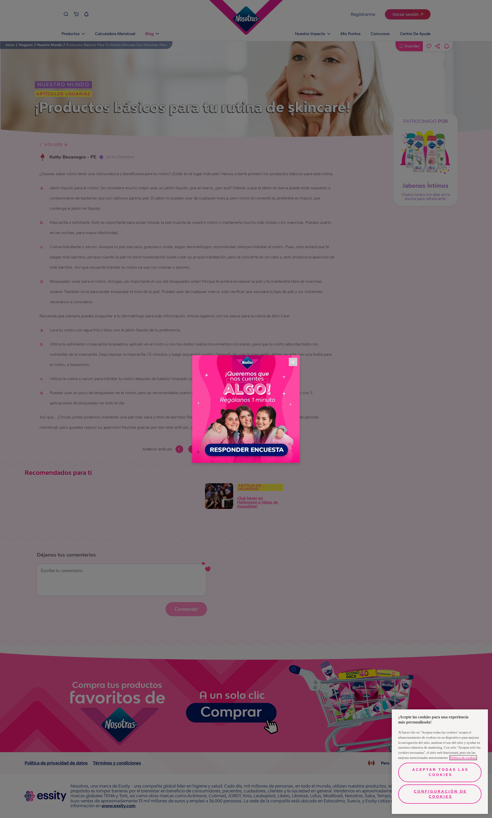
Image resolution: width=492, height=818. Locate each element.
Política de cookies (463, 758)
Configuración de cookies (440, 794)
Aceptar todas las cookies (440, 772)
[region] (440, 761)
